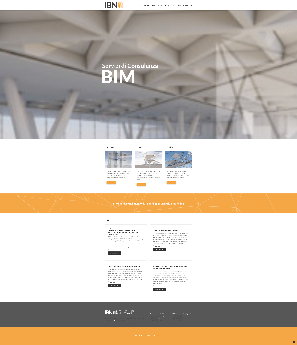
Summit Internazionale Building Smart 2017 (168, 230)
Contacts (185, 5)
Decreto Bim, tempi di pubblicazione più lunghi (124, 266)
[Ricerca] (191, 5)
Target (153, 5)
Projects (167, 5)
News (173, 5)
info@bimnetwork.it (158, 320)
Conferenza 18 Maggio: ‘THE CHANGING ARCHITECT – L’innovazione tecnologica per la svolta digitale (124, 232)
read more (111, 182)
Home (140, 5)
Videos (179, 5)
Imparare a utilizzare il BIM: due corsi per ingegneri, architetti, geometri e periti (170, 267)
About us (146, 5)
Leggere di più (114, 253)
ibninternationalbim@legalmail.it (183, 314)
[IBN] (114, 5)
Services (160, 5)
